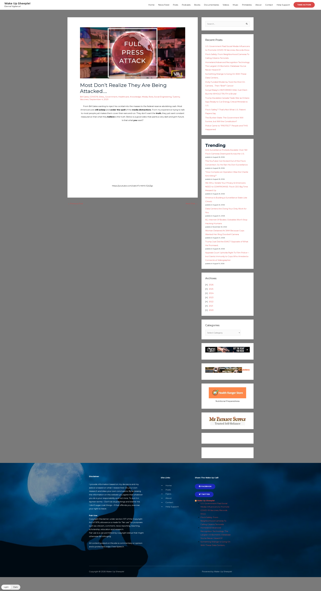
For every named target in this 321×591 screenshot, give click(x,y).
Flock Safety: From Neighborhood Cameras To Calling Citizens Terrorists (213, 521)
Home (151, 5)
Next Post (191, 203)
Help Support (283, 5)
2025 (211, 289)
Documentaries (211, 5)
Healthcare (123, 97)
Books (197, 5)
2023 (211, 297)
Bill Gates (84, 97)
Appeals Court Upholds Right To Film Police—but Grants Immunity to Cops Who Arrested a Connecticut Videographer (227, 256)
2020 (211, 310)
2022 (211, 301)
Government (111, 97)
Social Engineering (163, 97)
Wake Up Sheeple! (17, 3)
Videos (226, 5)
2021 (211, 306)
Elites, (101, 97)
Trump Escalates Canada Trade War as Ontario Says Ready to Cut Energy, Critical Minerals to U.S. (227, 102)
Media (145, 97)
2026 (211, 284)
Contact (269, 5)
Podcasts (186, 5)
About (258, 5)
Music (235, 5)
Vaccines (84, 99)
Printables (247, 5)
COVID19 (94, 97)
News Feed (163, 5)
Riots (151, 97)
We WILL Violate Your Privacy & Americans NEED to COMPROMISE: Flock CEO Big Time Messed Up (226, 187)
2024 (211, 293)
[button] (304, 5)
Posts (175, 5)
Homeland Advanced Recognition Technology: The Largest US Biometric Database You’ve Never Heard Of (227, 66)
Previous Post (75, 203)
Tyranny (176, 97)
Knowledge (135, 97)
